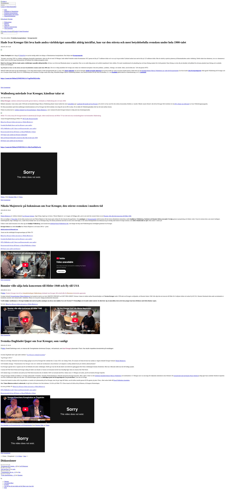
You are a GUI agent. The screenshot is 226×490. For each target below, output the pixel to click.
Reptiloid (114, 72)
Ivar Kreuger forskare (28, 216)
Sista (24, 456)
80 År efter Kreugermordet (30, 118)
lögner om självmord (182, 104)
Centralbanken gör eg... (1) (8, 472)
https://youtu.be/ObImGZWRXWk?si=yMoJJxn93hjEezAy (21, 147)
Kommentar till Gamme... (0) (9, 466)
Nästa (20, 456)
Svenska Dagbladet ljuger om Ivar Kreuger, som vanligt (16, 125)
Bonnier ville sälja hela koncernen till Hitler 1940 (117, 216)
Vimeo (21, 197)
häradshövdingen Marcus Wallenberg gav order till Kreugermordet (159, 70)
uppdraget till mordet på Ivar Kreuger (87, 104)
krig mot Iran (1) (5, 469)
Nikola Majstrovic (6, 216)
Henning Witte (13, 197)
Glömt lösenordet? (11, 6)
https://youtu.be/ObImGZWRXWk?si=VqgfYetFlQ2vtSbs (20, 78)
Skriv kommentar (5, 87)
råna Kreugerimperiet (194, 70)
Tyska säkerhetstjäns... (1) (8, 475)
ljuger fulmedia (69, 70)
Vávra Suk (14, 219)
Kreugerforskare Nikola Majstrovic (20, 296)
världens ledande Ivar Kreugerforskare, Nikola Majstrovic (31, 110)
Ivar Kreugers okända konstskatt (36, 355)
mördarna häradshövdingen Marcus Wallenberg (108, 375)
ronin (13, 469)
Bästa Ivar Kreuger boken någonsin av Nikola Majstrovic (17, 122)
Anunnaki (143, 72)
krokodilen (71, 104)
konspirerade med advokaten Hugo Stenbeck (186, 375)
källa (3, 293)
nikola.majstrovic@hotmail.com (9, 229)
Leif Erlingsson (23, 466)
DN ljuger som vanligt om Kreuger (10, 249)
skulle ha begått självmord (93, 70)
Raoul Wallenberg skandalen (122, 380)
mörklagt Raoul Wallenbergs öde (59, 223)
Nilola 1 (3, 197)
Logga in (3, 6)
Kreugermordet (77, 55)
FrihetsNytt (22, 55)
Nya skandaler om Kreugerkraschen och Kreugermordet (16, 425)
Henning (20, 475)
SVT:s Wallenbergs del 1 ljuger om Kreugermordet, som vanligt (18, 128)
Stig (19, 472)
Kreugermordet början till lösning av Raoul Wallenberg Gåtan (18, 132)
